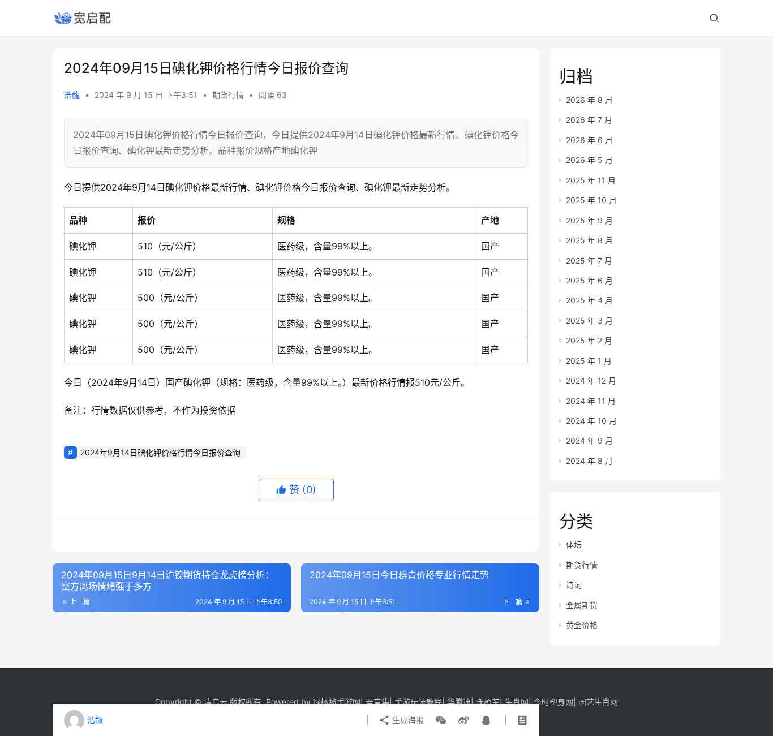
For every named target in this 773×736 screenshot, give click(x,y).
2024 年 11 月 (591, 401)
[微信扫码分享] (441, 720)
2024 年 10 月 (591, 420)
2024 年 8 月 (589, 461)
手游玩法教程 (418, 702)
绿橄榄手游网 (336, 702)
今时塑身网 (553, 702)
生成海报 (407, 720)
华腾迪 (459, 702)
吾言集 (377, 702)
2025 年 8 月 (589, 240)
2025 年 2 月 (589, 340)
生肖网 (517, 702)
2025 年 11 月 (591, 180)
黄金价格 (582, 625)
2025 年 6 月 (589, 280)
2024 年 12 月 (591, 380)
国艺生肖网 (598, 702)
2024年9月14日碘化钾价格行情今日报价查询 (160, 452)
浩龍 (72, 95)
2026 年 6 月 (589, 140)
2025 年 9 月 (589, 220)
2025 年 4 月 (589, 300)
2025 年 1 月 (589, 360)
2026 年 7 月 (589, 119)
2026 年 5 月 (589, 160)
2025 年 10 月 (591, 200)
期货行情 (228, 95)
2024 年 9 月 (589, 440)
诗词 (574, 584)
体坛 (574, 544)
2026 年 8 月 (589, 100)
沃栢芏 (488, 702)
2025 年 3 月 (589, 320)
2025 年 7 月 (589, 260)
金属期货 (582, 605)
